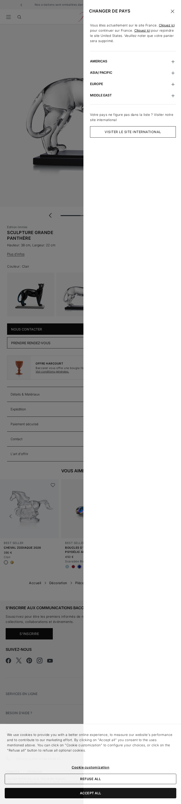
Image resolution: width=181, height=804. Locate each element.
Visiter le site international (133, 132)
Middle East (101, 95)
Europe (96, 84)
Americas (98, 61)
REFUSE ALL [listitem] (90, 779)
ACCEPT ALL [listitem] (90, 793)
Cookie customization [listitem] (90, 767)
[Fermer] (172, 11)
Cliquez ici (167, 25)
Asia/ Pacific (101, 72)
